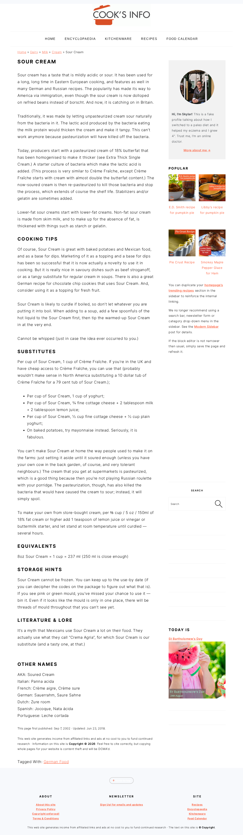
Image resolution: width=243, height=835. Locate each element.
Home (21, 52)
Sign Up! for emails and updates (121, 804)
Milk (45, 52)
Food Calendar (197, 818)
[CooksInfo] (121, 27)
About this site (46, 804)
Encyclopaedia (197, 809)
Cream (57, 52)
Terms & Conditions (46, 818)
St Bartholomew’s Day (185, 639)
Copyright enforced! (45, 813)
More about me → (197, 150)
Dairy (34, 52)
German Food (56, 761)
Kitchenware (197, 813)
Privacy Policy (45, 809)
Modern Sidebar (206, 326)
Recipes (197, 804)
